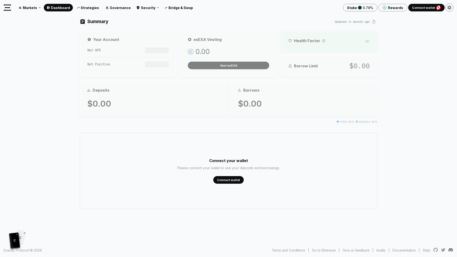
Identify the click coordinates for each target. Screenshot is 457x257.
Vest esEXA (228, 65)
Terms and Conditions (288, 250)
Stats (426, 250)
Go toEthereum (324, 250)
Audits (381, 250)
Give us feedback (356, 250)
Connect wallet (423, 8)
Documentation (404, 250)
